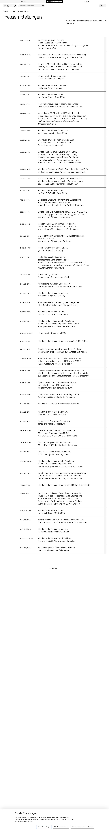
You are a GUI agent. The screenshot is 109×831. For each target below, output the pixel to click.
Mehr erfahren (63, 44)
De (101, 6)
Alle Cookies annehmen (61, 827)
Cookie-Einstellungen (44, 827)
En (104, 6)
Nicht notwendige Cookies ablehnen (82, 827)
